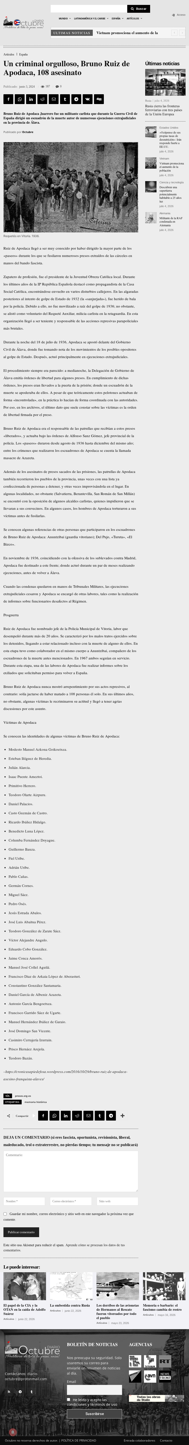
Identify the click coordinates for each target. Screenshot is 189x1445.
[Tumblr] (65, 99)
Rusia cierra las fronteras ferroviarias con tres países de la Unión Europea (163, 110)
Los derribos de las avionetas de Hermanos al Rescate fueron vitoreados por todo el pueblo (117, 1311)
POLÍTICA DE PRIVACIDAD (78, 1440)
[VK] (88, 99)
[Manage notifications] (13, 1432)
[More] (122, 1116)
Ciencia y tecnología (171, 182)
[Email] (54, 99)
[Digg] (99, 99)
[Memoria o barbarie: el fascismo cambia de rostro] (164, 1286)
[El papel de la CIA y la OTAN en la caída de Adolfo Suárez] (24, 1286)
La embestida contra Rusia (70, 1305)
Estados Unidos (168, 127)
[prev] (174, 33)
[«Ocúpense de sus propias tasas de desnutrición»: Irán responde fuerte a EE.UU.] (151, 132)
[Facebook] (8, 99)
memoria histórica (36, 1102)
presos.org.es (23, 1095)
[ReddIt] (42, 99)
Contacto (166, 1440)
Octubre (27, 132)
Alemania (164, 213)
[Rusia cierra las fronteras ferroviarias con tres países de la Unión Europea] (165, 82)
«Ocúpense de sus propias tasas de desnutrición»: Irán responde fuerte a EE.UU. (170, 139)
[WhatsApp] (20, 99)
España (23, 54)
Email (71, 1381)
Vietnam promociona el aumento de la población (171, 166)
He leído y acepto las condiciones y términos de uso (92, 1402)
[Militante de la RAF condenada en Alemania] (151, 217)
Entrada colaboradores (139, 1440)
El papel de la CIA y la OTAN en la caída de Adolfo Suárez (24, 1309)
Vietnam (164, 158)
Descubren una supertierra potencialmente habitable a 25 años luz (170, 194)
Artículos (8, 54)
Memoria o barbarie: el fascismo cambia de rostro (162, 1307)
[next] (182, 33)
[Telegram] (76, 99)
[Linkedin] (31, 99)
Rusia (148, 100)
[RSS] (9, 1392)
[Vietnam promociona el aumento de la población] (151, 163)
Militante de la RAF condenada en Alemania (171, 221)
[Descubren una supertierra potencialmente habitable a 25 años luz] (151, 186)
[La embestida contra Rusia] (71, 1286)
